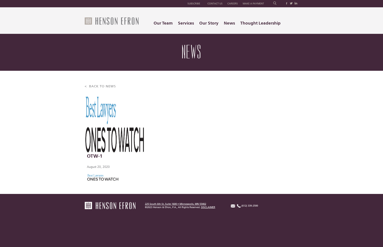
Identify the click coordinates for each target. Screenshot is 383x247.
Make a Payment (253, 3)
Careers (232, 3)
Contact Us (215, 3)
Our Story (209, 23)
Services (186, 23)
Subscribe (194, 3)
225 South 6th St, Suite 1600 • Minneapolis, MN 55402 (175, 204)
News (229, 23)
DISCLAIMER (208, 207)
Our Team (163, 23)
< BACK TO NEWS (100, 86)
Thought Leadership (260, 23)
